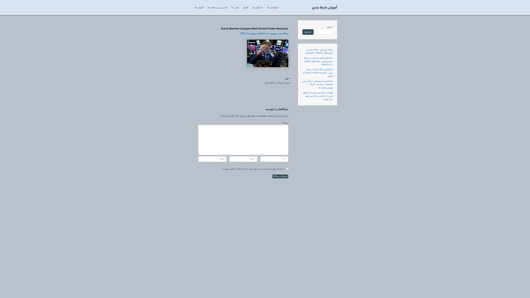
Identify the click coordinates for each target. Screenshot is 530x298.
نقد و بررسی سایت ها (217, 7)
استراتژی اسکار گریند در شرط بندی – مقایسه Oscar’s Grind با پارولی (318, 73)
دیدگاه (285, 123)
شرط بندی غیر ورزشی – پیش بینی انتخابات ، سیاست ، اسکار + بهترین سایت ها (318, 84)
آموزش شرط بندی (324, 7)
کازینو (245, 7)
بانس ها (235, 7)
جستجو (330, 27)
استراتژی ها (258, 7)
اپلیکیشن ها (272, 7)
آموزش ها (199, 7)
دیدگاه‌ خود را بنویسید (278, 33)
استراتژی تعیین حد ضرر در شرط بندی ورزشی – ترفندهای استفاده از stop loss (318, 61)
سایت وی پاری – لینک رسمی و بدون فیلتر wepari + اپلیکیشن (319, 51)
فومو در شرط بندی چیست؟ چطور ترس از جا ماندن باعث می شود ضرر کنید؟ (318, 96)
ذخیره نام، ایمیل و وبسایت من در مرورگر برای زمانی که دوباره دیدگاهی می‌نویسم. (253, 168)
